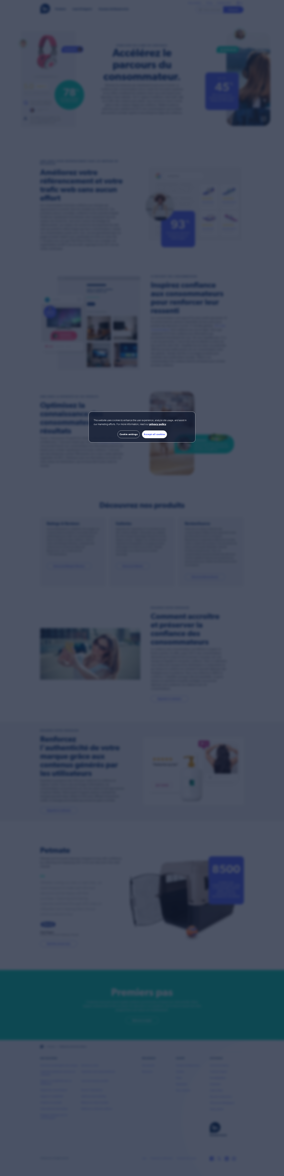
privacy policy (157, 424)
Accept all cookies (154, 434)
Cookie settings (129, 434)
